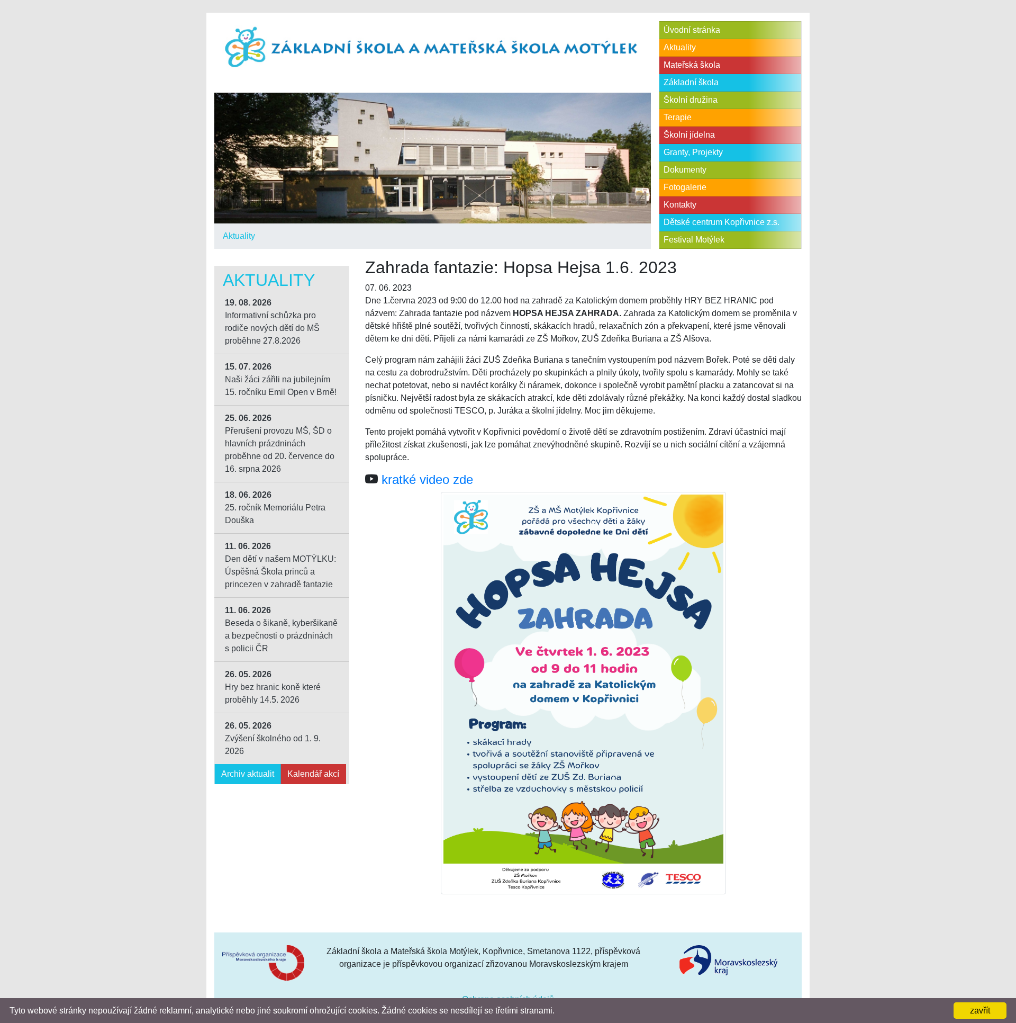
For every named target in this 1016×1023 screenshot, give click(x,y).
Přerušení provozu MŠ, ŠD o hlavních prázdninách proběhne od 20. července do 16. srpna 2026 (279, 443)
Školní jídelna (689, 134)
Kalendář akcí (313, 773)
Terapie (678, 117)
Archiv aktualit (247, 773)
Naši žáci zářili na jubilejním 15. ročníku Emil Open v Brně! (281, 379)
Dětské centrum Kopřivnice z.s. (721, 222)
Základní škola (691, 82)
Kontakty (680, 204)
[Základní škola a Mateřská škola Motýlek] (432, 48)
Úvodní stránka (692, 29)
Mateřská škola (692, 64)
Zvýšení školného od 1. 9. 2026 (273, 738)
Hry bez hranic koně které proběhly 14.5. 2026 (273, 687)
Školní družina (691, 99)
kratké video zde (427, 479)
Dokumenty (685, 169)
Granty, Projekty (693, 152)
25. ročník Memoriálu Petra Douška (275, 507)
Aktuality (239, 235)
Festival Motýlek (694, 239)
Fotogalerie (685, 187)
